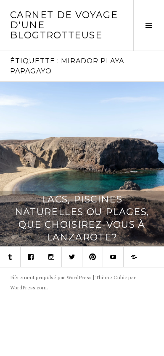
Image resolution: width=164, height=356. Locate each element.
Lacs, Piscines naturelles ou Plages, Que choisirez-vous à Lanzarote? (82, 218)
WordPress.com (28, 287)
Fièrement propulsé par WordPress (51, 277)
